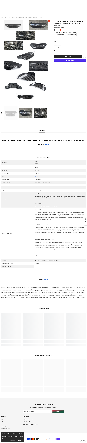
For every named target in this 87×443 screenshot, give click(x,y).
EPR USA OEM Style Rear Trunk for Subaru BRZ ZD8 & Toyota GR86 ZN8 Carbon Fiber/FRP (69, 22)
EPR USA (59, 25)
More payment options (70, 62)
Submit (58, 411)
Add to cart (68, 56)
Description (42, 130)
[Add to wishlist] (84, 56)
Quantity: (56, 41)
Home (2, 17)
